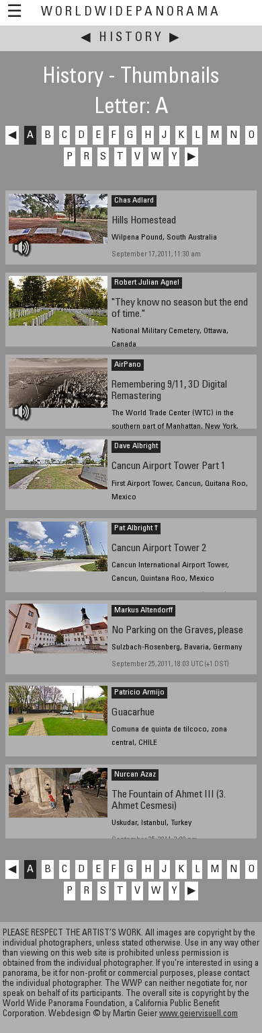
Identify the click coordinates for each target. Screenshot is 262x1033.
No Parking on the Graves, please (177, 631)
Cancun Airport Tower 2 (159, 549)
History (131, 38)
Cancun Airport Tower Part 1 (169, 467)
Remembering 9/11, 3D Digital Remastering (169, 391)
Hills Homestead (144, 221)
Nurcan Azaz (135, 775)
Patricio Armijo (139, 692)
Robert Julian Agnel (146, 283)
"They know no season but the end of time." (180, 309)
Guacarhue (133, 713)
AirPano (127, 365)
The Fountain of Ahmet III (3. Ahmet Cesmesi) (169, 801)
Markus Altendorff (143, 610)
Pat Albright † (136, 528)
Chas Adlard (134, 201)
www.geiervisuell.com (198, 1014)
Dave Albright (136, 446)
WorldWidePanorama (131, 12)
